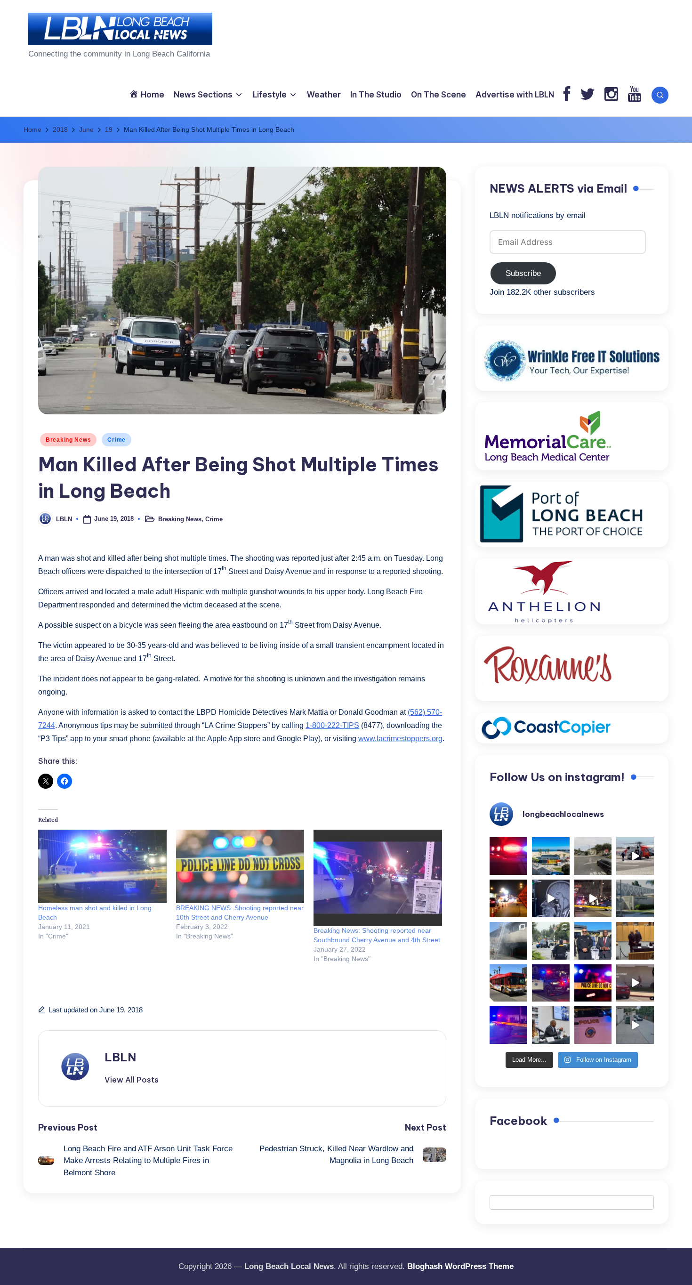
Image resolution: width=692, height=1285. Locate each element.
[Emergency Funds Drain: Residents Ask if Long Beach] (551, 1025)
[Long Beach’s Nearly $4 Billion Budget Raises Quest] (635, 941)
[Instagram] (611, 95)
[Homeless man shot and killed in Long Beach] (102, 866)
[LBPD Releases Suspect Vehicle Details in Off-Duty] (635, 1025)
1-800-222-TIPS (332, 725)
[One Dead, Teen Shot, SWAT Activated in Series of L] (508, 1025)
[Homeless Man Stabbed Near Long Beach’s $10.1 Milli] (551, 856)
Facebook (518, 1121)
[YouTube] (634, 95)
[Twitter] (587, 95)
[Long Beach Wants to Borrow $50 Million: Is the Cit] (635, 898)
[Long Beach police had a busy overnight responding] (551, 983)
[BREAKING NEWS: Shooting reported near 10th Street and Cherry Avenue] (240, 866)
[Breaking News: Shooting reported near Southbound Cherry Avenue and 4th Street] (378, 878)
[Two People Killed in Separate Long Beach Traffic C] (508, 856)
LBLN (120, 1057)
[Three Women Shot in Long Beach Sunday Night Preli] (593, 898)
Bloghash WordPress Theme (460, 1266)
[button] (132, 1079)
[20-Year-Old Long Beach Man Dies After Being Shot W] (593, 856)
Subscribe (523, 273)
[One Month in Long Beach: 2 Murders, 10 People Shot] (551, 941)
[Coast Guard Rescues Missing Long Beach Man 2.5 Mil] (635, 856)
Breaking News (68, 439)
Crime (116, 439)
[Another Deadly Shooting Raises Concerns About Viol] (593, 941)
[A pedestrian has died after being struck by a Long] (508, 983)
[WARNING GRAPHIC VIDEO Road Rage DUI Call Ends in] (635, 983)
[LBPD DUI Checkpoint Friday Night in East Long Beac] (508, 898)
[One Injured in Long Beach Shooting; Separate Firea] (593, 1025)
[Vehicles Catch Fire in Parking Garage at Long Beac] (508, 941)
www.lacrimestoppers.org (400, 739)
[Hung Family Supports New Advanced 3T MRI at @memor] (551, 898)
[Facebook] (567, 95)
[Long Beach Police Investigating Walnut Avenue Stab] (593, 983)
